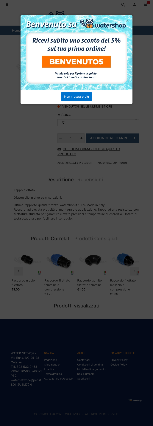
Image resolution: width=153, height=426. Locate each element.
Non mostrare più (76, 96)
